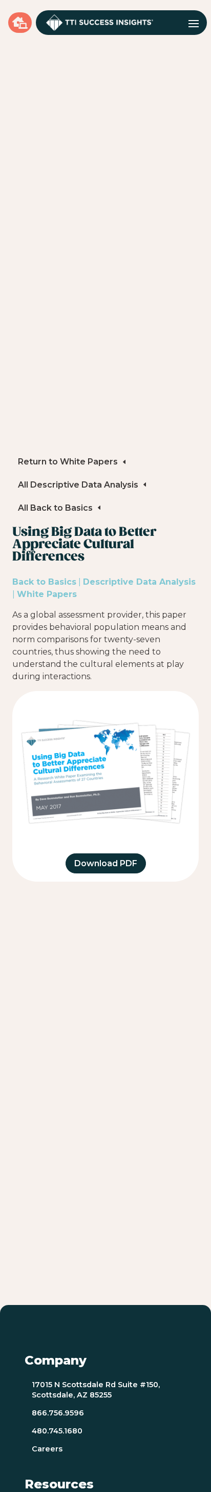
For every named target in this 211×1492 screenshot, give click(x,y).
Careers (47, 1448)
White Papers (47, 594)
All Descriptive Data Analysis (78, 485)
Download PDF (105, 863)
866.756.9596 (58, 1413)
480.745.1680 (57, 1430)
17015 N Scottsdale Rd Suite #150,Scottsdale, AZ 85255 (96, 1389)
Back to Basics (44, 582)
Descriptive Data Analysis (139, 582)
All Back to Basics (55, 508)
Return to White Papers (68, 462)
